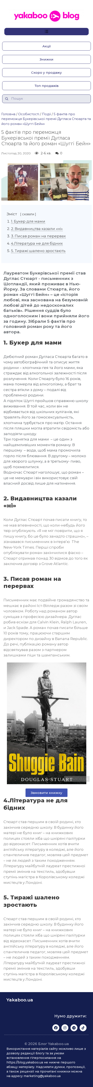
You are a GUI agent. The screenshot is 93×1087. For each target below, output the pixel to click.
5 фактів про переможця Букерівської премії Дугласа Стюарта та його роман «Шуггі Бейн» (46, 119)
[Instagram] (64, 1027)
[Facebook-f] (55, 1027)
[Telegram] (74, 1027)
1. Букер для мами (28, 221)
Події (46, 114)
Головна (8, 114)
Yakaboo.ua (19, 999)
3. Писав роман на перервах (38, 236)
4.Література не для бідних (37, 243)
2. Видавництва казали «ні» (37, 229)
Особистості (28, 114)
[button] (46, 46)
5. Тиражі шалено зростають (38, 251)
